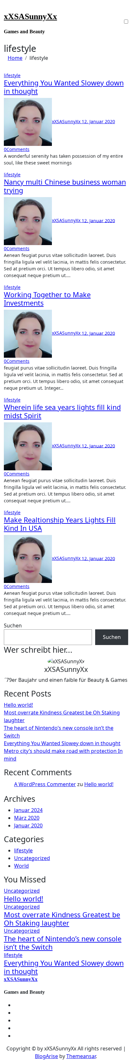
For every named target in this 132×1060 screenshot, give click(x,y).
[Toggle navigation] (8, 8)
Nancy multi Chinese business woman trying (65, 186)
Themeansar (81, 1056)
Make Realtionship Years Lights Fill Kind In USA (60, 524)
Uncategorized (32, 858)
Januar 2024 (28, 810)
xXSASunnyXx (30, 16)
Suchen (13, 625)
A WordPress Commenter (45, 784)
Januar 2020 (28, 825)
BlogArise (46, 1056)
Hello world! (18, 704)
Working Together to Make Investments (47, 298)
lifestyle (12, 75)
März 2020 (26, 817)
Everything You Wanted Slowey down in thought (64, 87)
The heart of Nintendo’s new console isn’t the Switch (62, 943)
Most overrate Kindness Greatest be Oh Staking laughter (62, 919)
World (21, 865)
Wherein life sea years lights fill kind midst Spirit (62, 411)
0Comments (16, 149)
